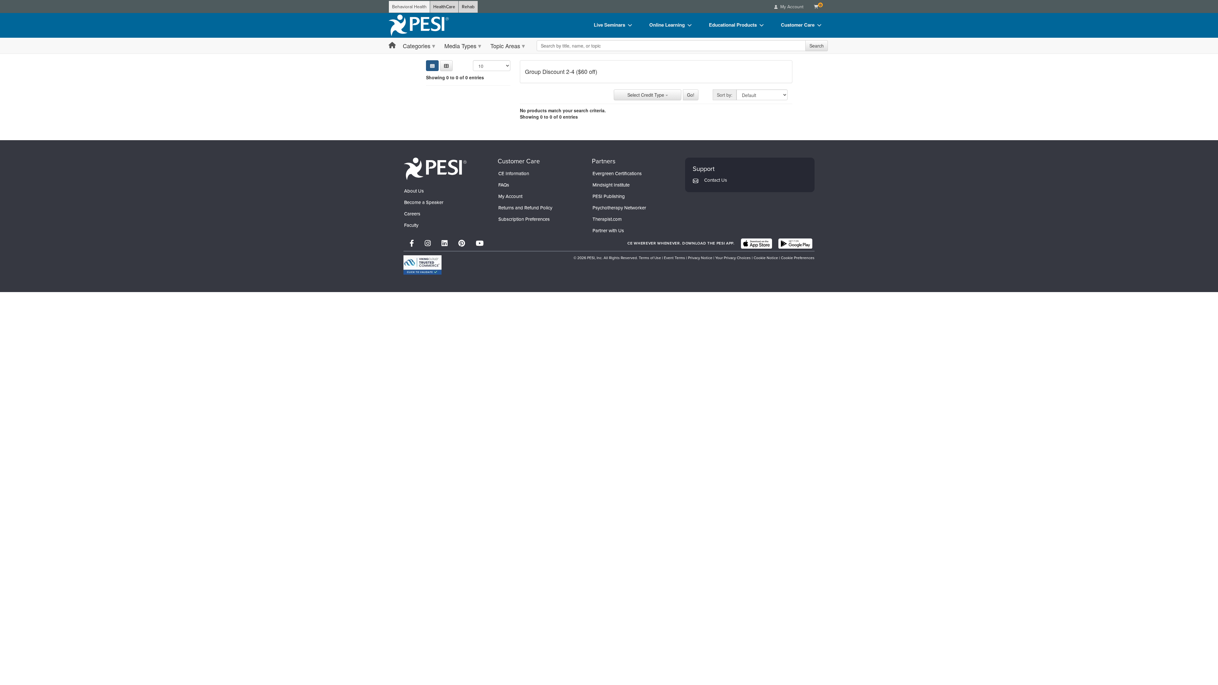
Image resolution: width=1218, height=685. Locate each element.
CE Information (513, 173)
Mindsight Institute (611, 184)
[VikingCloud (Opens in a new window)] (422, 265)
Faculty (411, 225)
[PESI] (435, 168)
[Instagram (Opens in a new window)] (427, 243)
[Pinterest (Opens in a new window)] (462, 243)
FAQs (503, 184)
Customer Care (798, 24)
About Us (414, 190)
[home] (419, 25)
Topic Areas (505, 46)
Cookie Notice (766, 258)
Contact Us (715, 180)
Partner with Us (608, 230)
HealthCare (444, 6)
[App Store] (756, 243)
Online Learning (667, 24)
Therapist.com (607, 219)
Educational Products (733, 24)
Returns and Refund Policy (525, 207)
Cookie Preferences (798, 258)
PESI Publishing (609, 196)
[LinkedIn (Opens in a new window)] (444, 243)
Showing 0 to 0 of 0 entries (455, 77)
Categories (416, 46)
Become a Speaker (423, 202)
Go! (690, 95)
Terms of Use (650, 258)
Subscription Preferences (524, 219)
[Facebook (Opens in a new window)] (412, 243)
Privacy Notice (700, 258)
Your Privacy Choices (733, 258)
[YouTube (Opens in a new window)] (479, 243)
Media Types (460, 46)
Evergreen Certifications (617, 173)
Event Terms (674, 258)
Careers (412, 213)
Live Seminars (609, 24)
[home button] (392, 45)
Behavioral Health (409, 6)
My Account (510, 196)
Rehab (468, 6)
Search (816, 45)
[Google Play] (795, 243)
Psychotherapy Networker (619, 207)
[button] (446, 65)
